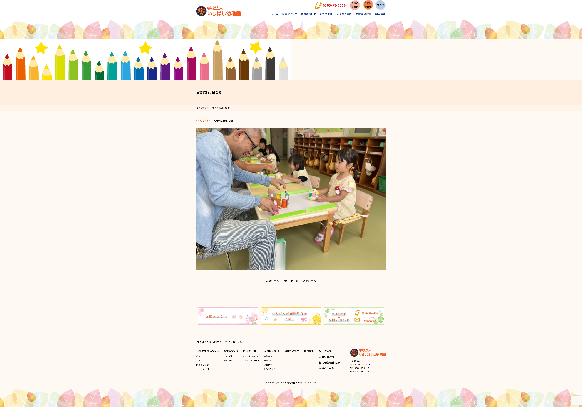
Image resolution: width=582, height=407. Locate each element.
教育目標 (228, 360)
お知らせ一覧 (291, 281)
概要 (198, 356)
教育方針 (228, 356)
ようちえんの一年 (251, 360)
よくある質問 (270, 369)
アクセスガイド (203, 369)
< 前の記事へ (271, 281)
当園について (289, 14)
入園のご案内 (344, 14)
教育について (308, 14)
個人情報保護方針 (329, 362)
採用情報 (380, 14)
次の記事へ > (310, 281)
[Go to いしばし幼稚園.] (197, 107)
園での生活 (326, 14)
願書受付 (268, 360)
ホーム (274, 14)
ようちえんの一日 (251, 356)
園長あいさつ (202, 364)
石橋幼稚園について (207, 351)
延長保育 (268, 364)
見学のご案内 (326, 351)
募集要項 (268, 356)
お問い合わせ (326, 356)
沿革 (198, 360)
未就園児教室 (363, 14)
